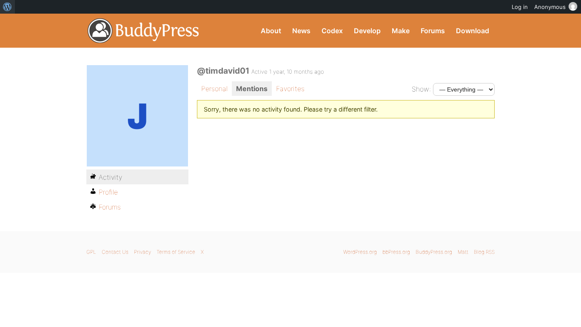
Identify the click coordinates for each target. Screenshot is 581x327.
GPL (91, 252)
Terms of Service (176, 252)
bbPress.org (396, 252)
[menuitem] (7, 7)
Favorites (290, 88)
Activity (110, 177)
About (271, 30)
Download (472, 30)
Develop (367, 30)
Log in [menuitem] (520, 6)
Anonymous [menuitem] (550, 6)
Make (401, 30)
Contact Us (115, 252)
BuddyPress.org (143, 31)
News (301, 30)
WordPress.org (360, 252)
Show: (421, 89)
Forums (433, 30)
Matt (463, 252)
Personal (214, 88)
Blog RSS (484, 252)
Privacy (142, 252)
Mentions (252, 88)
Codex (332, 30)
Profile (108, 192)
